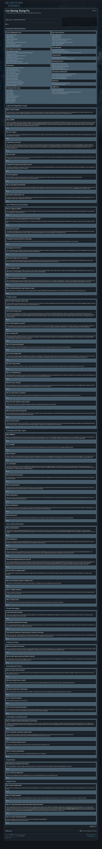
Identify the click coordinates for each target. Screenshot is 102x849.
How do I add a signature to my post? (14, 70)
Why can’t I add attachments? (12, 78)
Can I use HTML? (10, 91)
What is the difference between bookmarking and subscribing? (64, 73)
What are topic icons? (11, 102)
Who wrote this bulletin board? (58, 89)
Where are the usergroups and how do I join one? (61, 39)
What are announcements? (12, 97)
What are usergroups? (56, 37)
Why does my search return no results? (60, 64)
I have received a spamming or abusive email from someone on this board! (66, 52)
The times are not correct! (12, 54)
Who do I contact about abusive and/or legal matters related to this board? (66, 92)
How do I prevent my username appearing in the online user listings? (20, 52)
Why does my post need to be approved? (14, 84)
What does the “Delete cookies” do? (13, 46)
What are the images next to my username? (15, 58)
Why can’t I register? (11, 37)
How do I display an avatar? (12, 60)
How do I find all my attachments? (58, 84)
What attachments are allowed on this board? (61, 83)
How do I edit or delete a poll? (12, 75)
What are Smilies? (10, 93)
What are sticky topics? (11, 99)
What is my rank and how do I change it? (14, 61)
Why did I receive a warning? (12, 79)
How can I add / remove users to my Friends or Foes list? (63, 58)
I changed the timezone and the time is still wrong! (16, 55)
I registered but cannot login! (12, 39)
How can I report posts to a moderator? (14, 81)
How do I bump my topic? (11, 85)
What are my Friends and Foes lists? (59, 57)
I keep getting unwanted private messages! (60, 51)
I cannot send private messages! (58, 49)
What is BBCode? (10, 90)
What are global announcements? (13, 96)
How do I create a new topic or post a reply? (15, 67)
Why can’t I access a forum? (12, 76)
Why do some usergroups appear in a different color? (62, 42)
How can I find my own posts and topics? (60, 69)
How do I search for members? (58, 67)
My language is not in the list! (12, 57)
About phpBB (88, 787)
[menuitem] (94, 10)
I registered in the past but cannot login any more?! (16, 42)
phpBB (34, 251)
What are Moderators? (56, 36)
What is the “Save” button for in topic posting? (15, 82)
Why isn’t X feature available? (58, 90)
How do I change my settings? (12, 51)
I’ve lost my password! (11, 43)
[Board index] (14, 5)
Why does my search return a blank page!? (60, 66)
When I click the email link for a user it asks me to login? (17, 63)
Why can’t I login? (10, 40)
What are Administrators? (57, 34)
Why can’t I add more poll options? (13, 73)
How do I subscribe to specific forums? (59, 76)
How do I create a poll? (11, 72)
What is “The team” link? (57, 45)
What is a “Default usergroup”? (58, 43)
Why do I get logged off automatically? (14, 45)
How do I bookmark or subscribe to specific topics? (62, 75)
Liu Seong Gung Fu (17, 10)
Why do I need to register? (12, 34)
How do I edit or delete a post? (12, 69)
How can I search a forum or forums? (59, 63)
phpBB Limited (39, 787)
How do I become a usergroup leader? (59, 40)
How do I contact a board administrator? (60, 93)
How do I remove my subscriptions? (59, 78)
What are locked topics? (11, 100)
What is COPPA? (10, 36)
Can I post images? (10, 94)
